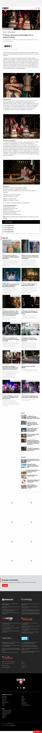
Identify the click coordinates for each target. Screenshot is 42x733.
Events (3, 705)
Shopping (23, 699)
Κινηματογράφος (5, 364)
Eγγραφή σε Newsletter (6, 710)
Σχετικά (5, 238)
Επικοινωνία (4, 714)
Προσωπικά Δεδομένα (6, 713)
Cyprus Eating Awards (25, 705)
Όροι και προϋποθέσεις (6, 711)
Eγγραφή (5, 585)
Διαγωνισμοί (23, 703)
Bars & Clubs (4, 697)
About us (4, 716)
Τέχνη (22, 697)
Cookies (3, 717)
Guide (22, 700)
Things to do (4, 699)
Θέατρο (4, 32)
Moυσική (4, 700)
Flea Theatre (8, 222)
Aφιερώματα (23, 702)
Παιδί (22, 696)
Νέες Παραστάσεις (11, 32)
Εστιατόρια (4, 696)
